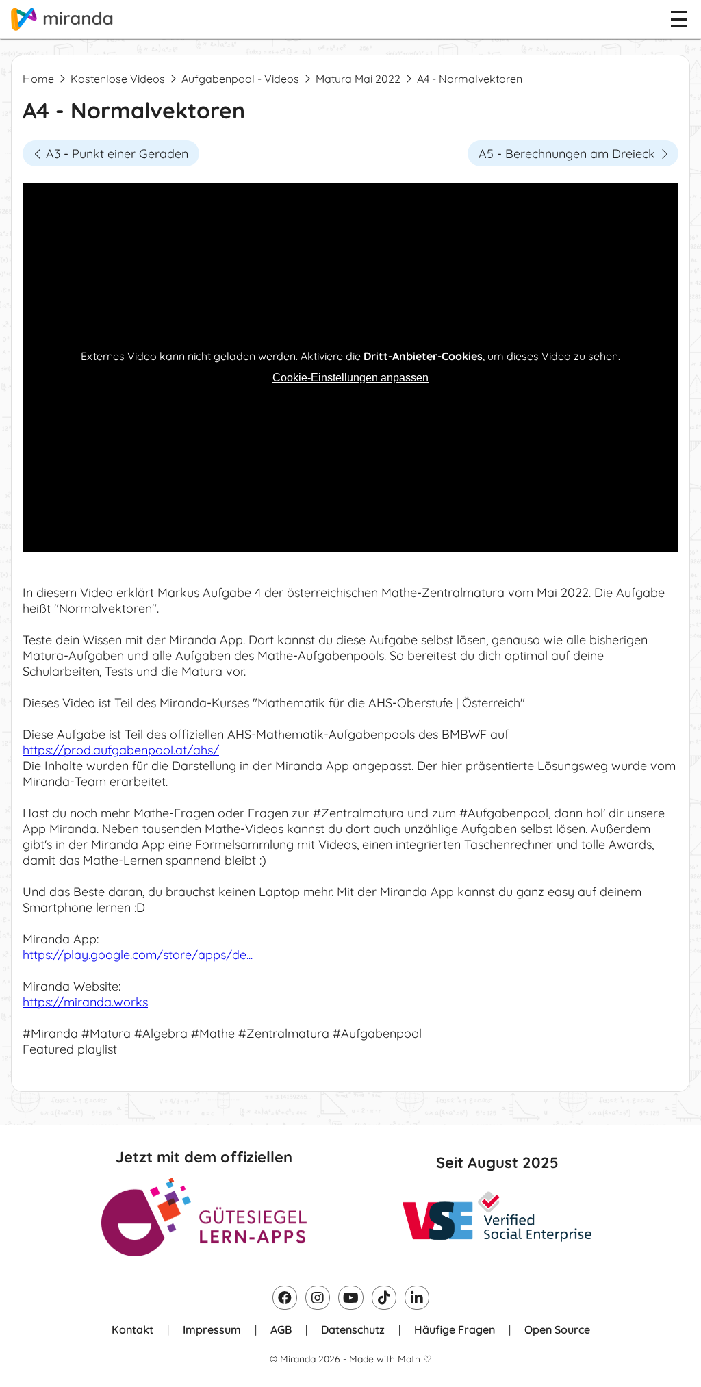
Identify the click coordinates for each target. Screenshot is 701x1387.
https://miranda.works (85, 1002)
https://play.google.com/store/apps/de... (138, 955)
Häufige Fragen (454, 1329)
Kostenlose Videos (118, 79)
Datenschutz (353, 1329)
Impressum (212, 1329)
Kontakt (132, 1329)
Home (38, 79)
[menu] (679, 19)
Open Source (557, 1329)
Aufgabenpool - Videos (240, 79)
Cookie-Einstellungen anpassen (350, 377)
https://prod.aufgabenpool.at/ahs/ (121, 750)
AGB (281, 1329)
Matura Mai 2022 (358, 79)
